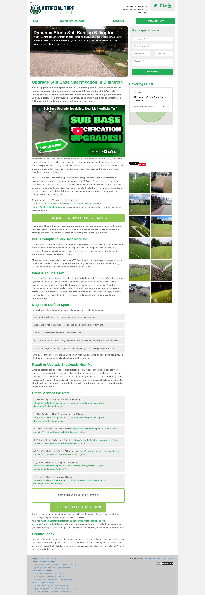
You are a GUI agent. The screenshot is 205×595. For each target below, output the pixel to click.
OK (163, 106)
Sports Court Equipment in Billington (51, 586)
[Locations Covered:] (31, 2)
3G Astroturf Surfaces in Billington (50, 577)
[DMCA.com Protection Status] (164, 563)
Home (35, 21)
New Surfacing (119, 21)
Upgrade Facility (156, 21)
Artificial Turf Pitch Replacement (158, 559)
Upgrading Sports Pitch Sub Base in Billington (55, 589)
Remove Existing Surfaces (72, 21)
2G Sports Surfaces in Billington (49, 574)
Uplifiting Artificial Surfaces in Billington (52, 568)
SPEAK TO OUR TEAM (78, 507)
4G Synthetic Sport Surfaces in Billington (53, 580)
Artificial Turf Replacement (44, 559)
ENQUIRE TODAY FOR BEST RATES (78, 218)
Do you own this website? (144, 107)
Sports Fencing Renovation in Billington (52, 592)
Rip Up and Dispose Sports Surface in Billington (56, 565)
